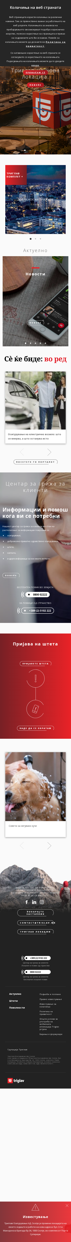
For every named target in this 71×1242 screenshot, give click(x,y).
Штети (13, 1000)
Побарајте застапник (35, 912)
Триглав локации (35, 931)
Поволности (17, 1007)
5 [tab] (46, 150)
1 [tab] (25, 150)
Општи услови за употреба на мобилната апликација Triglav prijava (49, 1024)
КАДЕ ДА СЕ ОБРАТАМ (35, 728)
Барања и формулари (51, 1034)
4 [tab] (40, 150)
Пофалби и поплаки (50, 994)
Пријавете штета (35, 663)
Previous (22, 452)
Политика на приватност (46, 1012)
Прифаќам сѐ (35, 72)
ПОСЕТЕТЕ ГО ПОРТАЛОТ (35, 462)
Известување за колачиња (48, 1005)
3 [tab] (35, 150)
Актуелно (15, 993)
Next (49, 452)
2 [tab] (30, 150)
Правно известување (51, 999)
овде (35, 65)
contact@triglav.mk (37, 923)
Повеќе (35, 85)
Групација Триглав (17, 1049)
